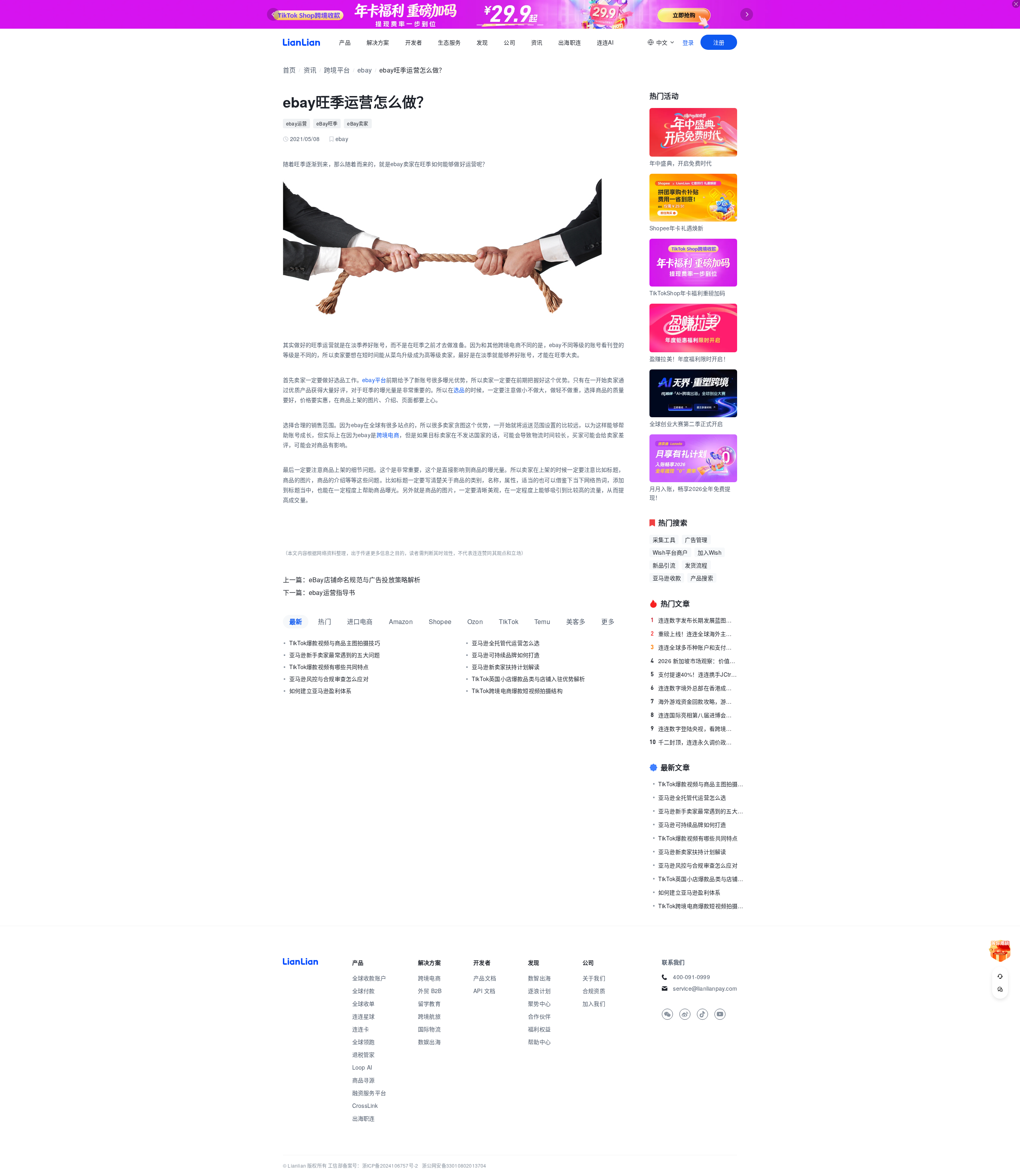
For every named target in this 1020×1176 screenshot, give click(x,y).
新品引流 (664, 565)
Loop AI (362, 1067)
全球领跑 (363, 1042)
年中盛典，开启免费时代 (680, 163)
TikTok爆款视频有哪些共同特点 (329, 667)
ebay (364, 70)
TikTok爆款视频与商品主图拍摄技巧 (334, 643)
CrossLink (365, 1105)
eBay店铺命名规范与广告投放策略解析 (365, 579)
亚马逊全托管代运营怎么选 (505, 643)
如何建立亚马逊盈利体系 (320, 691)
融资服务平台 (369, 1093)
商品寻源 (363, 1080)
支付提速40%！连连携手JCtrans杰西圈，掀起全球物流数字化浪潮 (694, 674)
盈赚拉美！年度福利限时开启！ (689, 359)
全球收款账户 (369, 978)
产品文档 (484, 978)
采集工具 (664, 540)
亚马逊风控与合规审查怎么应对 (329, 679)
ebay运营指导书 (332, 592)
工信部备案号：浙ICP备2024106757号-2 (373, 1165)
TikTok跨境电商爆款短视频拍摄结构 (517, 691)
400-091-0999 (691, 977)
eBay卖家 (357, 123)
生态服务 (449, 42)
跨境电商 (388, 435)
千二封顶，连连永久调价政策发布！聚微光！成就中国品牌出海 (693, 742)
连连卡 (360, 1029)
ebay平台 (374, 380)
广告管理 (696, 540)
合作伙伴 (539, 1016)
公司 (509, 42)
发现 (482, 42)
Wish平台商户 (670, 552)
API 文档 (484, 991)
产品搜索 (701, 578)
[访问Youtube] (720, 1014)
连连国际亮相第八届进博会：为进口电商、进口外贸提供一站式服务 (694, 715)
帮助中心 (539, 1042)
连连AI (605, 42)
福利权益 (539, 1029)
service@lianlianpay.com (705, 988)
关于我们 (594, 978)
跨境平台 (337, 70)
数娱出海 (429, 1042)
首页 (301, 42)
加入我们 (594, 1003)
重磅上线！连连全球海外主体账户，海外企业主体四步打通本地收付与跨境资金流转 (694, 634)
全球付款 (363, 991)
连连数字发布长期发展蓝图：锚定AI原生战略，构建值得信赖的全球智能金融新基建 (694, 620)
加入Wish (710, 552)
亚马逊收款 (667, 578)
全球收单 (363, 1003)
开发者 (413, 42)
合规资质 (594, 991)
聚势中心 (539, 1003)
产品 (344, 42)
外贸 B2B (429, 991)
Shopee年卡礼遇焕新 (676, 228)
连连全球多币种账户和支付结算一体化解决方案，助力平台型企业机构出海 (694, 647)
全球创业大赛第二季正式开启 (686, 424)
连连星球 (363, 1016)
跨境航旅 (429, 1016)
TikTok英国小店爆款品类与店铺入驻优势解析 (528, 679)
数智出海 (539, 978)
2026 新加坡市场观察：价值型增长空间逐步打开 (694, 661)
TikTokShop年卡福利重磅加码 (687, 293)
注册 (718, 42)
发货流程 (696, 565)
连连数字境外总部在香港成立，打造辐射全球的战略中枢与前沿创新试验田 (694, 688)
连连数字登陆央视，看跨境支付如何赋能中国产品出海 (694, 728)
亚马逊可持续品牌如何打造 (505, 655)
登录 (688, 42)
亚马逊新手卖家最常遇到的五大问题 (334, 655)
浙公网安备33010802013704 (454, 1165)
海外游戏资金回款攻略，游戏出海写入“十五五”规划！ (694, 701)
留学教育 (429, 1003)
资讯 (536, 42)
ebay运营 (296, 123)
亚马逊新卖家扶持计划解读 (505, 667)
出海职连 (569, 42)
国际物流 (429, 1029)
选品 (459, 390)
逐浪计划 (539, 991)
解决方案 (377, 42)
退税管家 (363, 1054)
